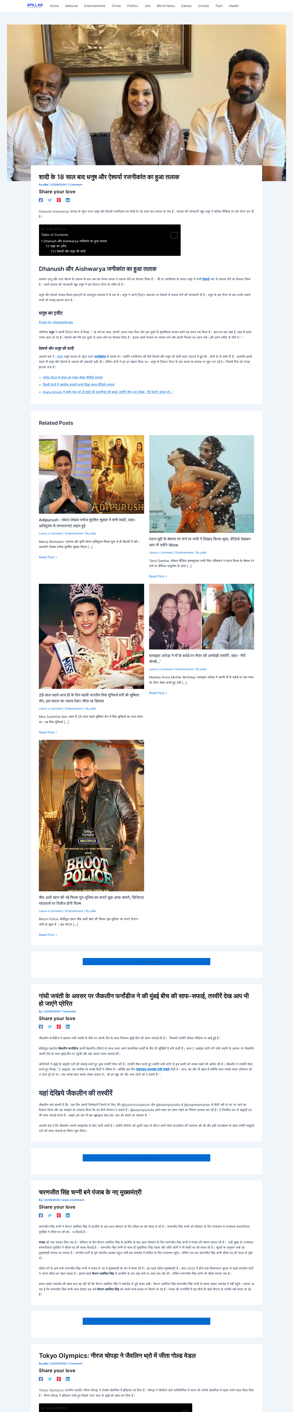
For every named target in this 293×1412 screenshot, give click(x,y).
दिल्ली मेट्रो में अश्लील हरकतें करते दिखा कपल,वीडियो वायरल (78, 385)
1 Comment (75, 184)
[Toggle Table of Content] (172, 235)
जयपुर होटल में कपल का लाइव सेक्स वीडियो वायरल (73, 377)
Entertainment (74, 533)
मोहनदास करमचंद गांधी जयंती (152, 1069)
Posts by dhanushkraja (56, 322)
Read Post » (48, 557)
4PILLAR (35, 5)
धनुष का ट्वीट (58, 246)
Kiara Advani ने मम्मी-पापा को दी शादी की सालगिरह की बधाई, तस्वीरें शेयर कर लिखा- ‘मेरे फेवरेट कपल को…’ (108, 392)
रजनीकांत (100, 356)
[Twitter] (50, 200)
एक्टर (60, 356)
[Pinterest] (59, 200)
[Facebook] (41, 200)
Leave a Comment (51, 533)
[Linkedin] (68, 200)
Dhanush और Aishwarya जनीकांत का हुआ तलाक (75, 241)
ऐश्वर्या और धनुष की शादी (71, 251)
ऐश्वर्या (206, 279)
